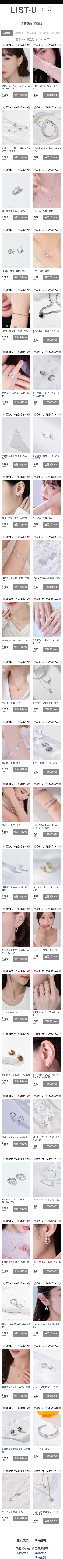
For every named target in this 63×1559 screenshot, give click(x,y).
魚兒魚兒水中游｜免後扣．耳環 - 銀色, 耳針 (15, 951)
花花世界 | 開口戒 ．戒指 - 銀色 (15, 394)
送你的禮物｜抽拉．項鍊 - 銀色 (15, 1263)
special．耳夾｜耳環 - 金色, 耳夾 (45, 888)
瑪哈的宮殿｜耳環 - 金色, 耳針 (16, 1075)
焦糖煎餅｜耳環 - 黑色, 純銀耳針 (16, 1450)
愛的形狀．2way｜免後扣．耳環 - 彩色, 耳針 (16, 87)
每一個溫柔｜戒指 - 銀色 (13, 211)
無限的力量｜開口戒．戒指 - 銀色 (15, 457)
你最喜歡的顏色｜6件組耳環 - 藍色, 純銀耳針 (16, 149)
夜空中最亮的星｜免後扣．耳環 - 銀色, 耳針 (15, 1201)
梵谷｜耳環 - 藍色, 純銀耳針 (15, 1137)
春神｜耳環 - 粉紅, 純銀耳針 (15, 518)
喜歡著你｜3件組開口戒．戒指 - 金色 (46, 641)
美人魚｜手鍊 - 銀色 (11, 763)
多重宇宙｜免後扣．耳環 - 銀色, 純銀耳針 (46, 394)
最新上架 (31, 33)
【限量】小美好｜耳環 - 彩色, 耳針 (16, 888)
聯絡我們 (23, 1553)
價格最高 (56, 33)
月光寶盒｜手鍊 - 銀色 (43, 518)
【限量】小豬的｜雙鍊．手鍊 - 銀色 (15, 579)
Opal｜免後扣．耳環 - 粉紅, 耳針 (47, 1263)
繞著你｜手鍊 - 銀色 (11, 825)
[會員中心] (49, 10)
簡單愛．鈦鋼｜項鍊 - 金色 (14, 641)
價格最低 (44, 33)
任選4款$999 (20, 95)
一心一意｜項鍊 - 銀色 (43, 211)
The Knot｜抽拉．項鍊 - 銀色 (46, 950)
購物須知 (40, 1557)
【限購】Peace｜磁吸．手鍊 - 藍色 (47, 149)
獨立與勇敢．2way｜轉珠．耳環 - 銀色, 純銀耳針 (47, 1076)
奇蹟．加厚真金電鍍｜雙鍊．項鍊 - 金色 (46, 1513)
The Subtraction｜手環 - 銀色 (46, 1200)
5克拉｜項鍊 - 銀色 (11, 1013)
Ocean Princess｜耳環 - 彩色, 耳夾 (46, 1325)
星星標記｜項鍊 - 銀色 (12, 1512)
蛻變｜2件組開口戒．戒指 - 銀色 (16, 1325)
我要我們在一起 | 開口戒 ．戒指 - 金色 (46, 1013)
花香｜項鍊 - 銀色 (41, 271)
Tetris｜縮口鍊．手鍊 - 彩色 (15, 331)
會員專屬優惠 (40, 1548)
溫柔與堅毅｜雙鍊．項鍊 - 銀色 (46, 332)
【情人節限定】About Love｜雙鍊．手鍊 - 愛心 (46, 826)
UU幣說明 (40, 1553)
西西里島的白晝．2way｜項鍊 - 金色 (16, 1388)
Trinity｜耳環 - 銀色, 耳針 (13, 271)
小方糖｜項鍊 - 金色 (11, 703)
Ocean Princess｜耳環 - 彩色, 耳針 (46, 579)
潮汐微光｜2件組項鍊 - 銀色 (46, 703)
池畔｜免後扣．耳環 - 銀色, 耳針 (47, 764)
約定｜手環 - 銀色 (41, 1449)
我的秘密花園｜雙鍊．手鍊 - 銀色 (46, 87)
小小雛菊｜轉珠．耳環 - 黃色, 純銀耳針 (46, 457)
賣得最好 (7, 33)
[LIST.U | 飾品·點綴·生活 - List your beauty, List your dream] (23, 10)
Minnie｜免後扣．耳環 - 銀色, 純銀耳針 (46, 1138)
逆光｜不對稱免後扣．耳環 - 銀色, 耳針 (46, 1388)
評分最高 (19, 33)
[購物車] (57, 10)
